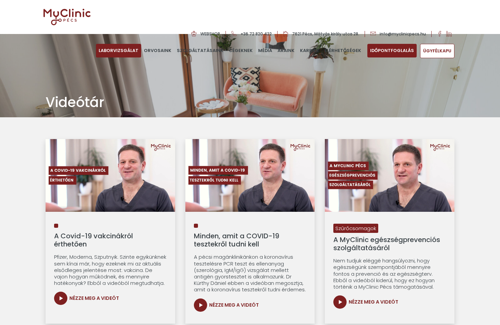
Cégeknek (241, 50)
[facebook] (441, 34)
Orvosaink (157, 50)
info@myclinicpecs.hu (403, 34)
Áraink (286, 50)
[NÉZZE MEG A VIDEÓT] (60, 298)
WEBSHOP (210, 34)
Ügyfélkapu (437, 51)
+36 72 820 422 (256, 34)
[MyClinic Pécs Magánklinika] (67, 16)
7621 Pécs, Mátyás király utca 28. (325, 34)
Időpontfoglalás (392, 50)
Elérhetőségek (342, 50)
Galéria (268, 63)
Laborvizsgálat (118, 50)
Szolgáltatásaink (200, 50)
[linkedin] (450, 34)
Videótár (270, 76)
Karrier (309, 50)
